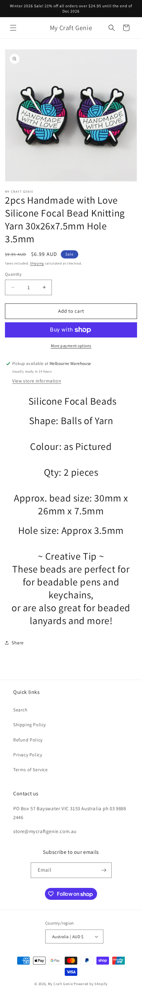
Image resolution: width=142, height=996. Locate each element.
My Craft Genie (60, 983)
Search (20, 710)
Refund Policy (28, 740)
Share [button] (18, 643)
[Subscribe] (104, 870)
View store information (36, 381)
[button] (13, 27)
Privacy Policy (27, 755)
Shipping (37, 263)
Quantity (13, 274)
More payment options (71, 345)
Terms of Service (30, 770)
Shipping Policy (29, 725)
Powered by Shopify (91, 983)
